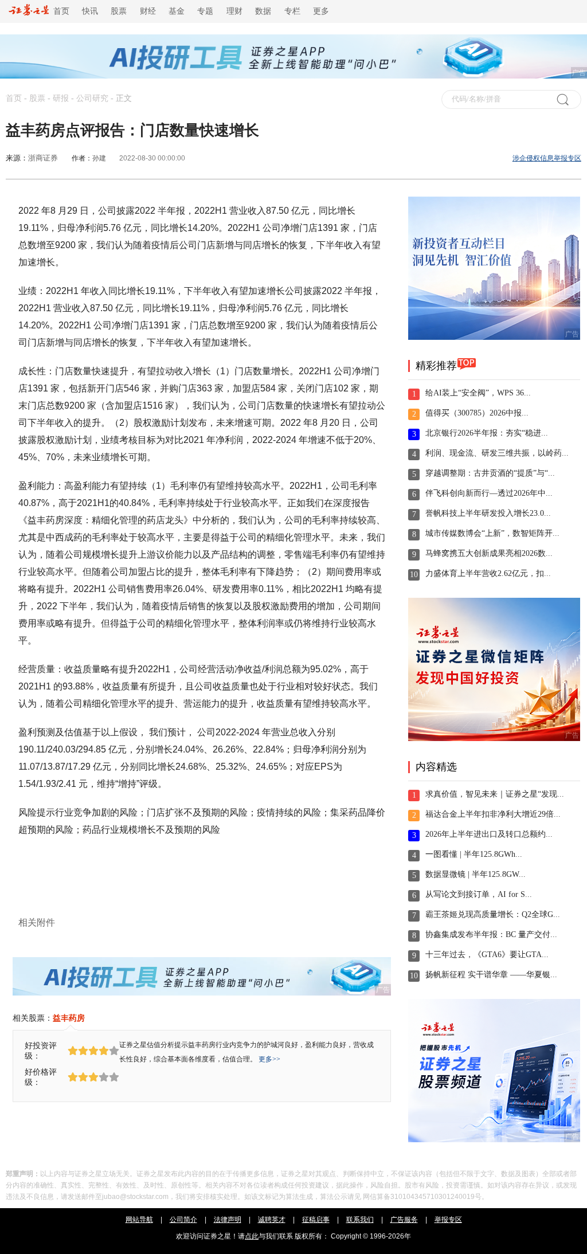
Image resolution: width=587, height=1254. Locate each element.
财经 (148, 11)
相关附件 (36, 922)
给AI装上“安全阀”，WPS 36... (478, 393)
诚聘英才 (271, 1220)
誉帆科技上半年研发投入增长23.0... (488, 513)
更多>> (269, 1059)
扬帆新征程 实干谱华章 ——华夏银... (491, 974)
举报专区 (448, 1220)
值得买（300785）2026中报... (477, 413)
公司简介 (183, 1220)
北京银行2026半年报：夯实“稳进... (486, 433)
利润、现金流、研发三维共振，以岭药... (497, 453)
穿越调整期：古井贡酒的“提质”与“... (490, 473)
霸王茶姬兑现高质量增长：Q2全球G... (492, 914)
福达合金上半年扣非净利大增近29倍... (493, 814)
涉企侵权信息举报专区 (546, 158)
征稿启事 (316, 1220)
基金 (177, 11)
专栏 (292, 11)
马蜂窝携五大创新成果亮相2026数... (489, 553)
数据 (263, 11)
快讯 (90, 11)
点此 (252, 1236)
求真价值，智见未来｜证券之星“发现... (494, 794)
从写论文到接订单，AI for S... (478, 894)
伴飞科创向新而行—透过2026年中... (489, 493)
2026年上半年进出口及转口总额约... (489, 834)
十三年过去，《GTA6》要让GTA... (487, 954)
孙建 (99, 158)
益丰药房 (69, 1017)
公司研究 (92, 98)
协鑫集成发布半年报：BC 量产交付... (491, 934)
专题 (205, 11)
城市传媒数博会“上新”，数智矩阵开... (492, 533)
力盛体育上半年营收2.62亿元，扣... (488, 573)
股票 (119, 11)
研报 (61, 98)
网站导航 (139, 1220)
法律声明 (227, 1220)
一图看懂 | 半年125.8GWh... (473, 854)
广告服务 (404, 1220)
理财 (234, 11)
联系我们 (360, 1220)
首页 (59, 11)
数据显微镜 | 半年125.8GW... (475, 874)
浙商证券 (43, 158)
